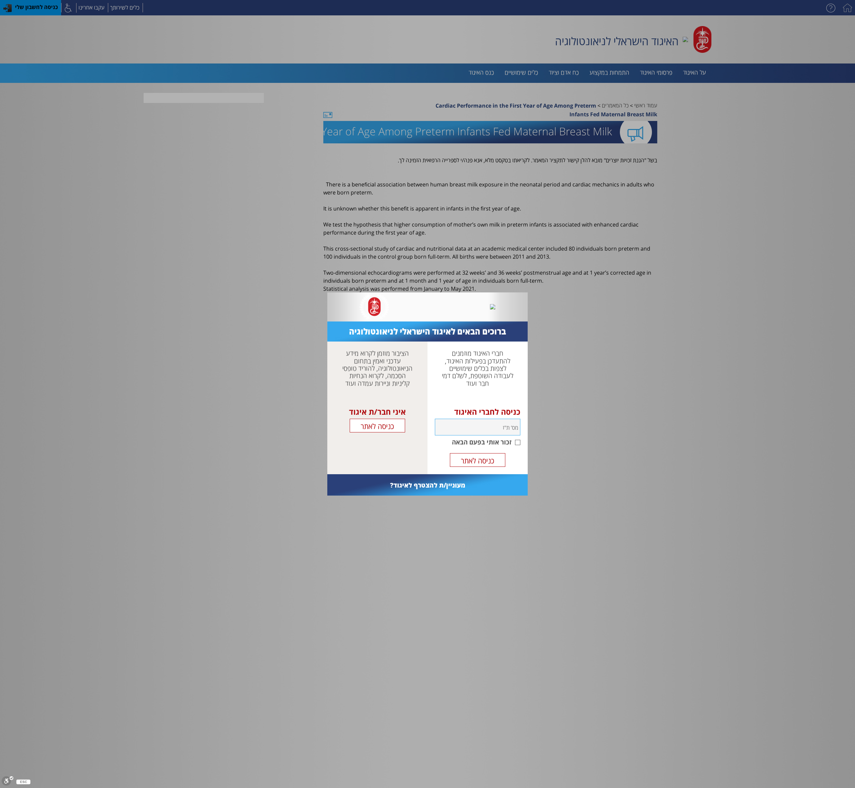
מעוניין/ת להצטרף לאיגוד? (427, 485)
